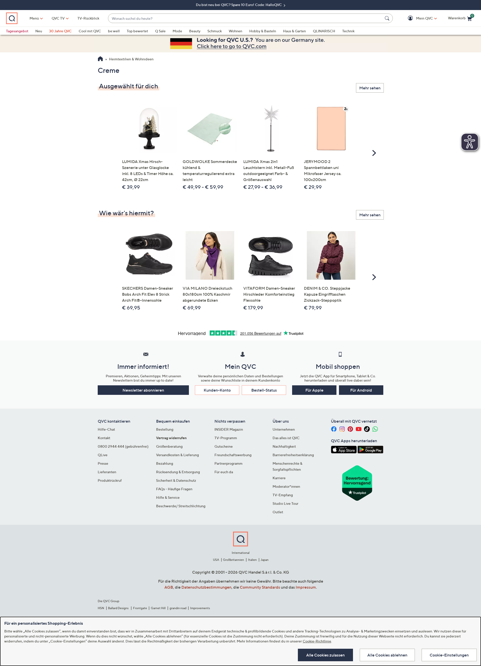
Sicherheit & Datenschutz (176, 480)
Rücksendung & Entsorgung (178, 472)
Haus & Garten (294, 31)
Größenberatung (169, 446)
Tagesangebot (17, 31)
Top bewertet (137, 31)
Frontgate (140, 608)
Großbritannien (233, 560)
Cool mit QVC (90, 31)
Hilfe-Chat (106, 429)
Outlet (278, 512)
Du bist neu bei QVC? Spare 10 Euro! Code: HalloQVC (239, 5)
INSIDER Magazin (228, 429)
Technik (348, 31)
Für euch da (223, 472)
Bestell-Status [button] (264, 390)
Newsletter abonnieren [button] (143, 390)
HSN (101, 608)
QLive (102, 455)
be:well (114, 31)
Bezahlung (164, 463)
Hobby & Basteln (262, 31)
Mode (177, 31)
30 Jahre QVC (60, 31)
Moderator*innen (286, 486)
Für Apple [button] (314, 390)
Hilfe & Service (168, 497)
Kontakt (104, 438)
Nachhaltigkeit (284, 446)
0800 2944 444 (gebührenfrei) (123, 446)
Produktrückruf (110, 480)
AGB (168, 587)
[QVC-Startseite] (100, 59)
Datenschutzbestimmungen (206, 587)
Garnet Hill (158, 608)
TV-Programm (225, 438)
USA (216, 560)
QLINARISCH (324, 31)
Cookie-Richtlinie (317, 641)
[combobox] (245, 18)
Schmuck (214, 31)
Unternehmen (284, 429)
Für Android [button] (361, 390)
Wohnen (235, 31)
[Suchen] (388, 18)
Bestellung (164, 429)
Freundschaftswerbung (233, 455)
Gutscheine (223, 446)
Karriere (279, 478)
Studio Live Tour (285, 503)
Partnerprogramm (228, 463)
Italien (252, 560)
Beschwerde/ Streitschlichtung (180, 506)
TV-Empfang (283, 495)
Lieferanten (107, 472)
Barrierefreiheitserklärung (293, 455)
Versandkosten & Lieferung (177, 455)
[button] (417, 18)
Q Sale (160, 31)
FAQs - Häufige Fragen (174, 489)
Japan (265, 560)
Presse (103, 463)
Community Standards (260, 587)
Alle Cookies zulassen (325, 654)
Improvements (200, 608)
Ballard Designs (118, 608)
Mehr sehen (370, 87)
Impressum (306, 587)
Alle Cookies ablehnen (387, 654)
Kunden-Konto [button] (217, 390)
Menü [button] (34, 18)
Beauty (194, 31)
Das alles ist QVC (286, 438)
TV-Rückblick (88, 18)
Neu (38, 31)
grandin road (178, 608)
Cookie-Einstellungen (449, 654)
